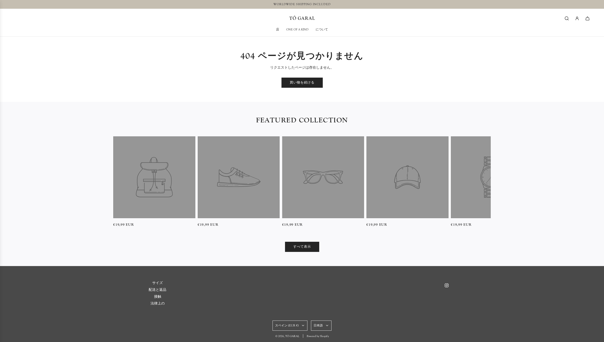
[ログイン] (577, 18)
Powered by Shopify (318, 336)
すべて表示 (302, 247)
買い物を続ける (302, 82)
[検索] (567, 18)
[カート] (587, 18)
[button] (118, 182)
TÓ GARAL (302, 18)
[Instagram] (446, 285)
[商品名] (154, 177)
